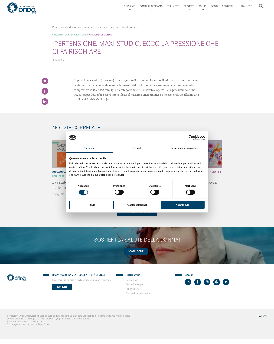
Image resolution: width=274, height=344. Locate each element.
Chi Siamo (129, 6)
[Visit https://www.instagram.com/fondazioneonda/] (207, 282)
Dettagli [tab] (137, 148)
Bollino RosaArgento (136, 284)
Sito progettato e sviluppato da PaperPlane (28, 324)
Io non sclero (132, 289)
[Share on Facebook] (45, 91)
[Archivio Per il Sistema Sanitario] (55, 142)
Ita (243, 6)
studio (78, 99)
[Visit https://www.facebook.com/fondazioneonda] (197, 282)
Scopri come (136, 251)
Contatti (227, 6)
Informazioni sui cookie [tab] (184, 148)
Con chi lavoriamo (151, 6)
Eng (250, 6)
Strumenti (173, 6)
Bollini (203, 6)
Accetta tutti (182, 205)
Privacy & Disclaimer (17, 321)
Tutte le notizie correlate (137, 212)
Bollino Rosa (132, 280)
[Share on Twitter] (45, 81)
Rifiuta (91, 205)
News (214, 6)
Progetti (189, 6)
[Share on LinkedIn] (45, 101)
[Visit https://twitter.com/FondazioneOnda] (226, 282)
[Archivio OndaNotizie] (55, 141)
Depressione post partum (138, 293)
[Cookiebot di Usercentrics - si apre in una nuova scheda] (191, 137)
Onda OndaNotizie (63, 172)
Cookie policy (35, 321)
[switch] (119, 192)
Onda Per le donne (100, 34)
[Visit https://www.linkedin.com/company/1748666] (188, 282)
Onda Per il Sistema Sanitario (70, 34)
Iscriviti (62, 287)
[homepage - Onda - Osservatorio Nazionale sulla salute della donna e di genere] (23, 8)
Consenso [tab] (89, 148)
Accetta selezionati (137, 205)
